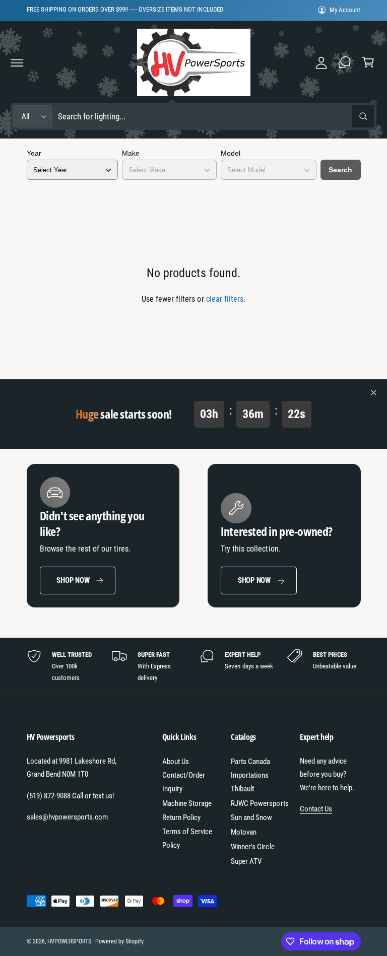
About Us (175, 761)
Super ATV (246, 861)
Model (230, 153)
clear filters (224, 299)
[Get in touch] (344, 62)
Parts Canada (250, 761)
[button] (17, 62)
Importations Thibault (250, 782)
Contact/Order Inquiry (183, 782)
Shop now (72, 580)
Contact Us (316, 808)
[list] (194, 666)
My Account (345, 10)
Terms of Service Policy (187, 838)
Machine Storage (187, 803)
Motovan (243, 832)
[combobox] (215, 116)
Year (34, 153)
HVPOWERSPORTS (69, 941)
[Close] (374, 392)
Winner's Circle (252, 846)
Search (340, 170)
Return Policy (181, 817)
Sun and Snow (251, 817)
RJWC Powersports (259, 803)
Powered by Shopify (119, 941)
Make (131, 153)
